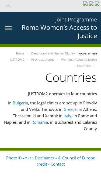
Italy (67, 115)
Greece (70, 109)
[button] (50, 6)
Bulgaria (20, 102)
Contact (58, 164)
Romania (40, 122)
